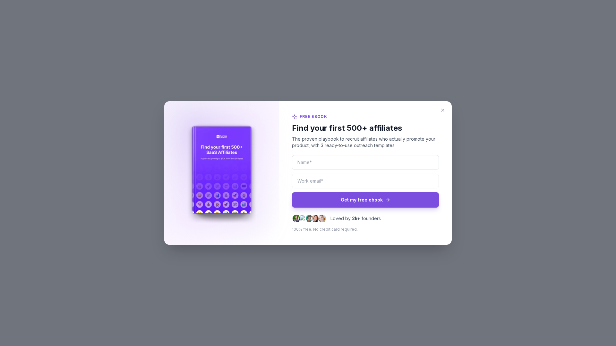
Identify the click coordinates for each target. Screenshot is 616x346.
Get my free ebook (362, 199)
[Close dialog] (443, 110)
